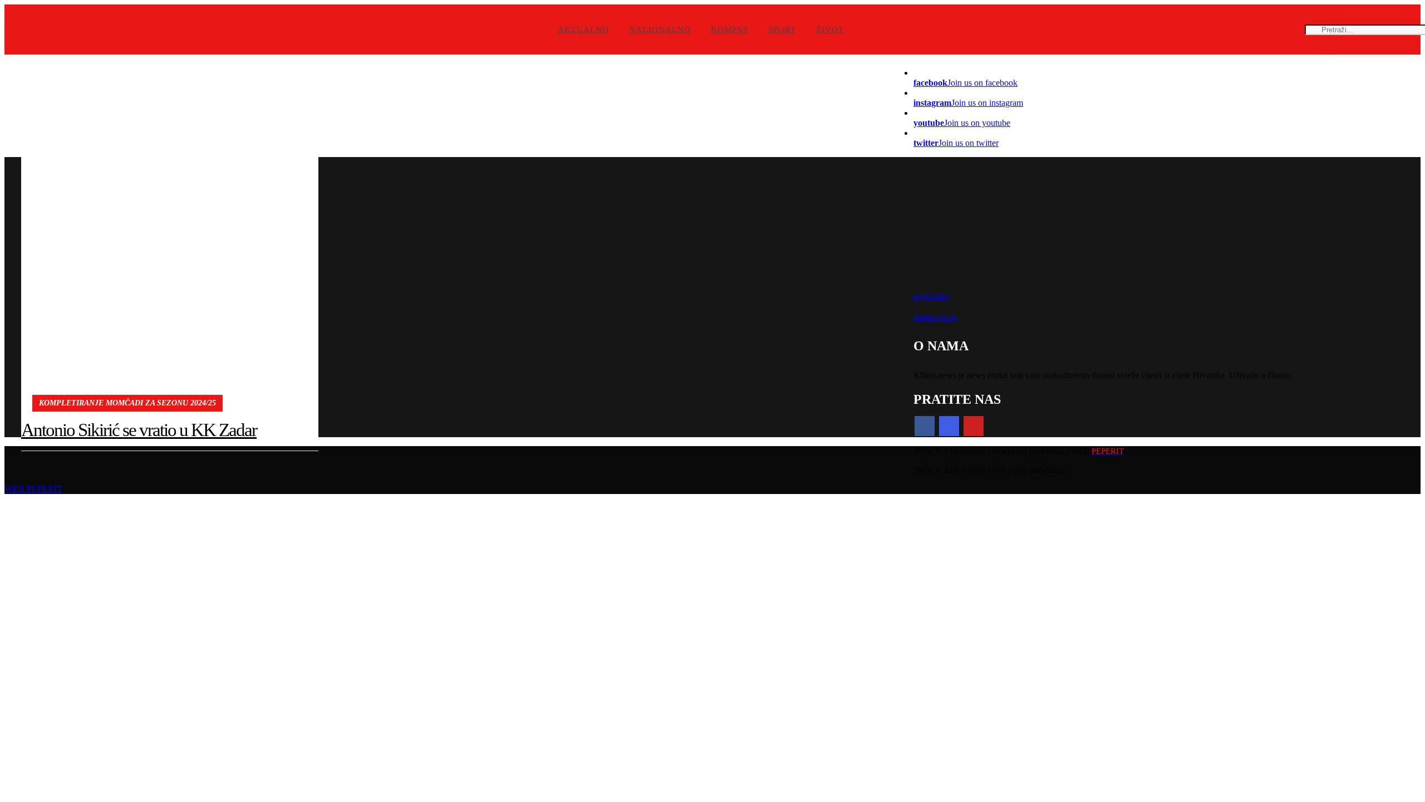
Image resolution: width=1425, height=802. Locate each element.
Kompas (729, 29)
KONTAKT (931, 297)
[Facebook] (925, 426)
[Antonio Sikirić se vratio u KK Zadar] (169, 236)
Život (830, 29)
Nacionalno (660, 29)
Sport (782, 29)
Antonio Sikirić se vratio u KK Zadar (139, 430)
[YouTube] (974, 426)
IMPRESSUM (935, 318)
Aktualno (583, 29)
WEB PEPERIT (33, 488)
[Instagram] (949, 426)
